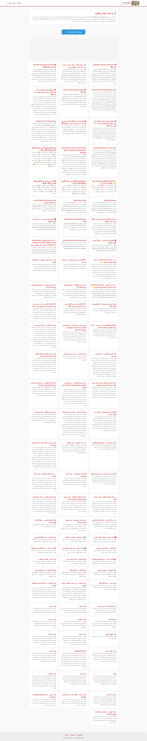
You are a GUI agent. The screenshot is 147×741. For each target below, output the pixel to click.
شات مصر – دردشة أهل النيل (107, 583)
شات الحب (83, 674)
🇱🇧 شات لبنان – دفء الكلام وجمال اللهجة (43, 548)
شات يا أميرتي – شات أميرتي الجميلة (75, 354)
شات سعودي (82, 619)
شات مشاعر (52, 634)
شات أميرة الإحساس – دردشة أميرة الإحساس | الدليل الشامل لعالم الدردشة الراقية (74, 385)
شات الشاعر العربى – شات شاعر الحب (44, 497)
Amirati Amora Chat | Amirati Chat (74, 240)
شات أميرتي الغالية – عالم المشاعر (45, 412)
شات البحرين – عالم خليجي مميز (76, 559)
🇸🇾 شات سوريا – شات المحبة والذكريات (74, 548)
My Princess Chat (80, 200)
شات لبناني (82, 606)
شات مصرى (82, 634)
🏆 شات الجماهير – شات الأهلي (76, 443)
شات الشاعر (52, 674)
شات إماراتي (112, 619)
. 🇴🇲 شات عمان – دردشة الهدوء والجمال (104, 559)
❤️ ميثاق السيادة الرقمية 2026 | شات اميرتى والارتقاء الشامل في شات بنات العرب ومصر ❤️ (104, 123)
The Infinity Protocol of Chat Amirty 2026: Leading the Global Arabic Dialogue (74, 150)
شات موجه (52, 651)
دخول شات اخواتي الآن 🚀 (73, 32)
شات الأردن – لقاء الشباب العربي (106, 548)
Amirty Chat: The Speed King (46, 121)
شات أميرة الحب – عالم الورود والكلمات (104, 443)
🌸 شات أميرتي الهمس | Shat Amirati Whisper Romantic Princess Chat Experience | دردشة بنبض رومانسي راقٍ (43, 243)
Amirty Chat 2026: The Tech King (104, 148)
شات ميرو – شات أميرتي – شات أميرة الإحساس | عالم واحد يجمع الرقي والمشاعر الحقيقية (74, 327)
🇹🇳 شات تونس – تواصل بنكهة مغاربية (105, 537)
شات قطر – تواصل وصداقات (47, 559)
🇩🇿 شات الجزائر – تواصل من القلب (75, 537)
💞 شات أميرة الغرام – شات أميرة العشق (103, 474)
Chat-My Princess (110, 200)
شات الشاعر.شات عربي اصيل (107, 606)
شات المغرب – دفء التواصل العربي (45, 537)
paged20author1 (80, 651)
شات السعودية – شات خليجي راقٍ (46, 570)
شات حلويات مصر (110, 651)
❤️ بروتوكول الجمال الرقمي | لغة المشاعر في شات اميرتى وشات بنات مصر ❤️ (45, 92)
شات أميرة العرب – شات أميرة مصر (45, 325)
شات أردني (52, 606)
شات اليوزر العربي (110, 634)
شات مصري (52, 619)
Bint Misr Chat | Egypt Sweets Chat (104, 90)
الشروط (13, 3)
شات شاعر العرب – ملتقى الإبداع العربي (104, 520)
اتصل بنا (9, 3)
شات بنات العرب (111, 694)
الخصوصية (19, 3)
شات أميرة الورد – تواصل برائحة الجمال (74, 412)
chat (114, 674)
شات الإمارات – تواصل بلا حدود (107, 570)
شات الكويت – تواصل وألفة (78, 570)
